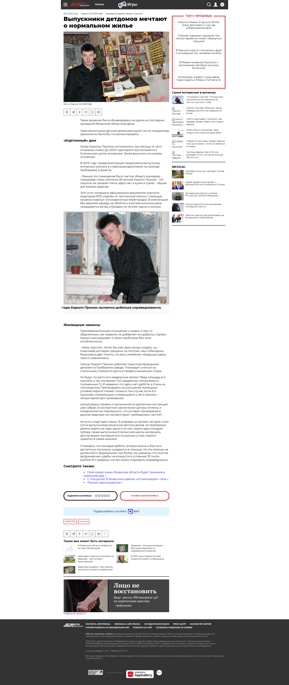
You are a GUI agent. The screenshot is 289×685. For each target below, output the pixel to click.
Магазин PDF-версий (200, 624)
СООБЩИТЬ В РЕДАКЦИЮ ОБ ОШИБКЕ (174, 627)
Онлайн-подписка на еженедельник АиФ (107, 627)
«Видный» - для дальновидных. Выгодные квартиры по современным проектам (147, 548)
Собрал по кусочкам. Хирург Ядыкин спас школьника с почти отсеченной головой (205, 144)
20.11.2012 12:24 (71, 13)
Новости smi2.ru (75, 613)
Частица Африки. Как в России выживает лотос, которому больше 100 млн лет (204, 155)
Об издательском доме (156, 624)
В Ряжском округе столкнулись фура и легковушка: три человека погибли (199, 52)
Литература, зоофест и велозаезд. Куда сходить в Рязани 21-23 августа (199, 78)
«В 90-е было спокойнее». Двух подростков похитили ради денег (204, 131)
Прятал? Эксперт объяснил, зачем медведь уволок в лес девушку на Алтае (204, 111)
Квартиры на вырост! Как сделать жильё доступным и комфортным (95, 568)
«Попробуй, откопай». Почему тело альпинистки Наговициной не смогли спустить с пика (204, 99)
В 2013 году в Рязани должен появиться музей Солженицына (147, 557)
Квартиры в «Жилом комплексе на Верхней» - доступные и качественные (96, 559)
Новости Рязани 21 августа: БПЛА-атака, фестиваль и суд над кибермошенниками (199, 25)
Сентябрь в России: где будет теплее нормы (204, 172)
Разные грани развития (104, 482)
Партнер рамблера (114, 672)
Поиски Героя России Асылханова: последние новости (203, 205)
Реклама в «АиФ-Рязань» (127, 624)
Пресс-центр (179, 624)
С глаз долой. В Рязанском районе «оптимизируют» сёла (126, 479)
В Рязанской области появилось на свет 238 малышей (95, 546)
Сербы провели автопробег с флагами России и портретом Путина (205, 183)
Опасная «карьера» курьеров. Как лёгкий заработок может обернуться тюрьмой (199, 38)
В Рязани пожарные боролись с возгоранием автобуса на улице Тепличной (199, 65)
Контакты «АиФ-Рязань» (98, 624)
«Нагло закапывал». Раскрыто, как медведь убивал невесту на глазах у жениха (205, 122)
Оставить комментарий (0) (144, 496)
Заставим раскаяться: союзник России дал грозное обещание (201, 194)
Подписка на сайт (142, 627)
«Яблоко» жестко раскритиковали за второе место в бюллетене (204, 216)
